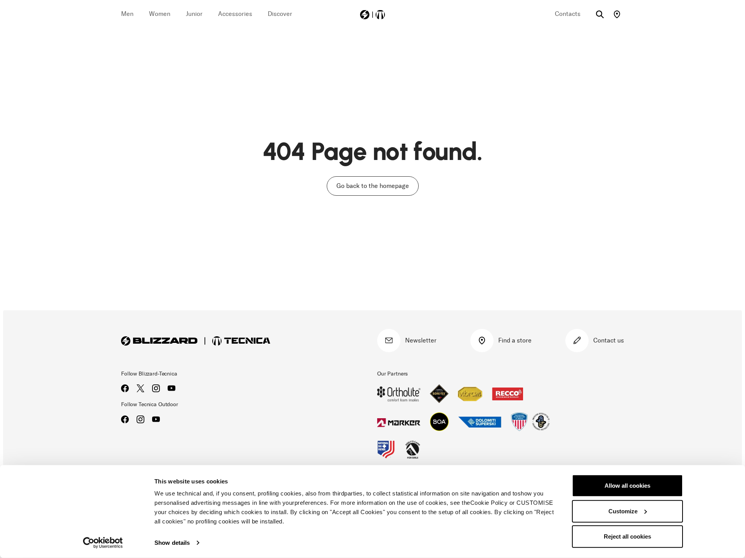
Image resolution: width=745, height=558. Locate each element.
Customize (623, 511)
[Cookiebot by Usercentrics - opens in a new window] (103, 543)
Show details (172, 542)
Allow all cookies (627, 485)
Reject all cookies (627, 536)
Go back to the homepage (372, 185)
